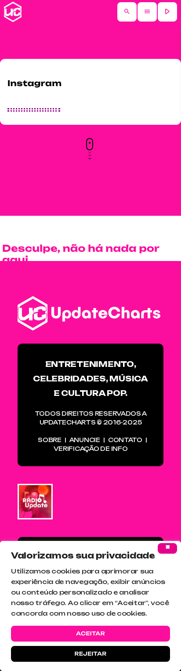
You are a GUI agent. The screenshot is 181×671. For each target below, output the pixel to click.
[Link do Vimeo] (13, 12)
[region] (90, 606)
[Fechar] (167, 548)
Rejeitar (90, 653)
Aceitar (90, 633)
